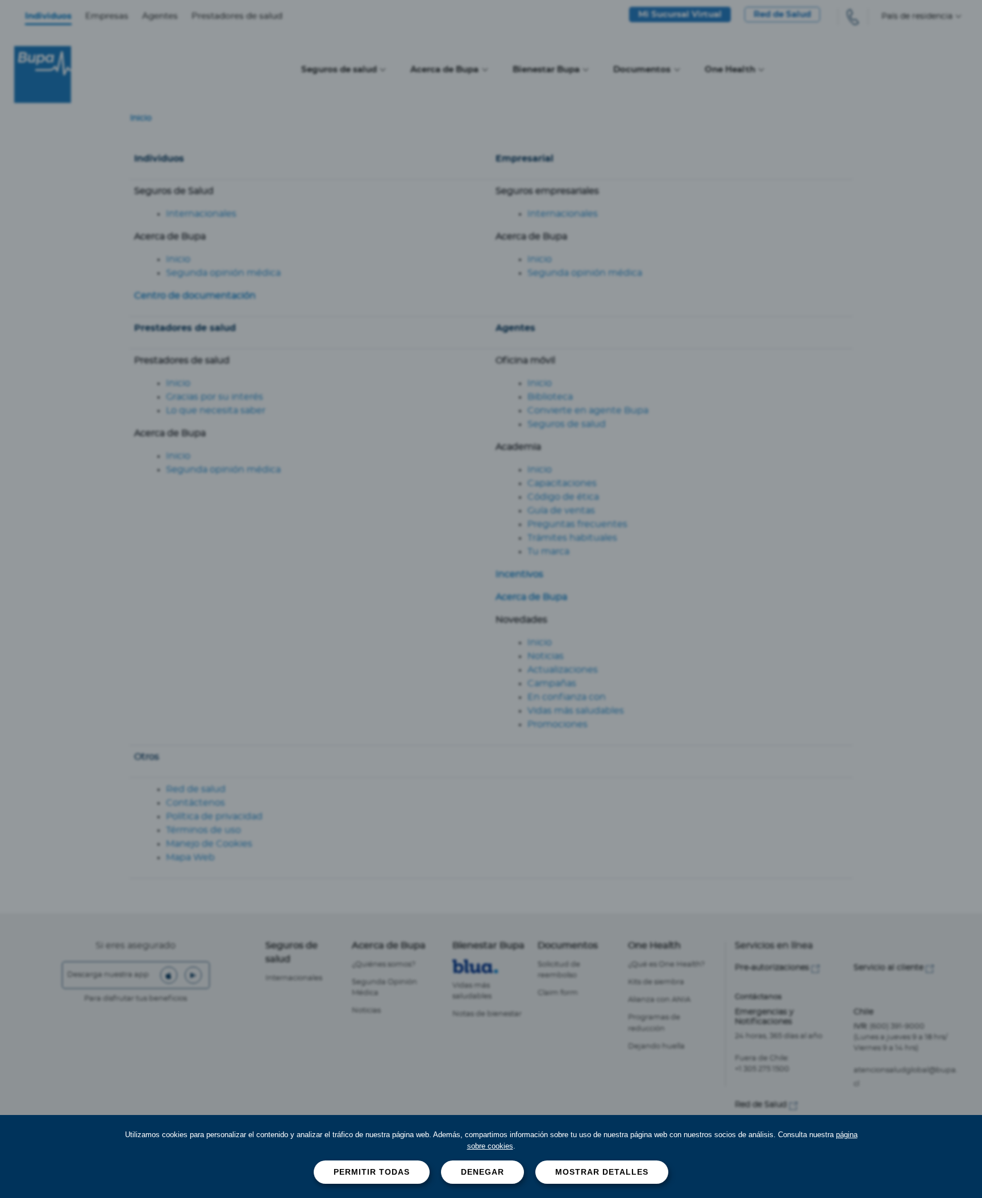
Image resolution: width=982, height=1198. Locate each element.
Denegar (482, 1171)
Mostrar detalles (601, 1171)
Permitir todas (372, 1171)
